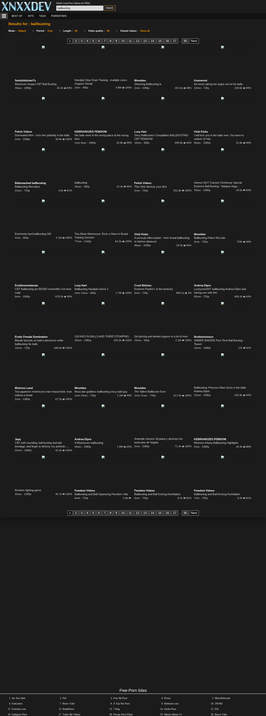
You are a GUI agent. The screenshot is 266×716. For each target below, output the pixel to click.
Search (109, 8)
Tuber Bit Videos (71, 714)
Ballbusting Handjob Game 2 (91, 289)
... (180, 40)
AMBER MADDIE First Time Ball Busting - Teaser (219, 342)
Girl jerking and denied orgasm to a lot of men (161, 336)
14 (152, 41)
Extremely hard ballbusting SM (33, 233)
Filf (64, 698)
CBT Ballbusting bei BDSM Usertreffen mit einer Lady (43, 290)
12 (137, 41)
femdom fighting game (28, 490)
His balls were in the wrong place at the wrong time (101, 137)
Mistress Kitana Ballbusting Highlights (216, 442)
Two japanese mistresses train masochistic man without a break (43, 393)
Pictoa (167, 698)
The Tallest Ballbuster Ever (150, 391)
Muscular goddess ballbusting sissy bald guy (101, 391)
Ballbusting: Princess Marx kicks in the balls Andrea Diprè (220, 389)
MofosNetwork (222, 698)
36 (185, 41)
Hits (31, 15)
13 (145, 41)
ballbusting (81, 182)
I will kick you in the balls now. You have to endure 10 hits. (219, 137)
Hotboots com (171, 703)
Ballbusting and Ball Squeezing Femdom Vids (101, 494)
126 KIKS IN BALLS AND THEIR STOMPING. (102, 336)
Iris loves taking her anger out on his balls (218, 84)
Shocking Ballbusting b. (148, 84)
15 (159, 41)
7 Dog (116, 709)
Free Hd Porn (120, 698)
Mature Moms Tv (173, 714)
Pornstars (59, 15)
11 (130, 41)
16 (167, 41)
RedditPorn (68, 709)
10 (122, 41)
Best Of (17, 15)
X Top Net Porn (121, 703)
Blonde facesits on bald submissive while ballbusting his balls (39, 342)
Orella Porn (170, 709)
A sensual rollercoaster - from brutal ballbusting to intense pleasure (161, 239)
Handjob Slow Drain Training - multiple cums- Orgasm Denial (101, 82)
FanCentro (17, 703)
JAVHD (219, 703)
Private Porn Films (123, 714)
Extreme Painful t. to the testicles (153, 289)
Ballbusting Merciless (27, 186)
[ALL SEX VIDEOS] (4, 16)
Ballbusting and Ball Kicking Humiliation (157, 494)
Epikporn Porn (19, 714)
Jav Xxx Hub (18, 698)
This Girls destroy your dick (150, 186)
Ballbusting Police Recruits (209, 237)
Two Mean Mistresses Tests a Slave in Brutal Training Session (101, 235)
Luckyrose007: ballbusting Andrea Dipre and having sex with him (220, 290)
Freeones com (19, 709)
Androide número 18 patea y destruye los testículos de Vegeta (158, 440)
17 (174, 41)
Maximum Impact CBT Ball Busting (35, 84)
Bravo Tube (69, 703)
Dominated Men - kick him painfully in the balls (42, 135)
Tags (42, 15)
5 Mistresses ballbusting (89, 442)
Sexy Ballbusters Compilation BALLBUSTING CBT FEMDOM (161, 137)
